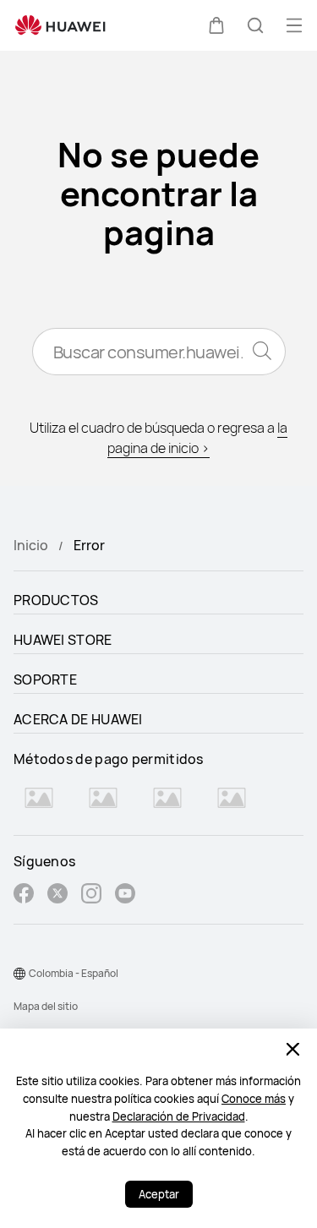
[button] (216, 25)
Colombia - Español (73, 973)
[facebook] (24, 895)
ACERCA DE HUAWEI (78, 719)
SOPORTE (45, 679)
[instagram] (91, 895)
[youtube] (125, 895)
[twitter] (57, 895)
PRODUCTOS (56, 600)
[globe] (19, 974)
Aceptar (159, 1194)
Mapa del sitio (46, 1006)
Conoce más (253, 1098)
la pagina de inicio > (197, 437)
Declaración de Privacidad (178, 1116)
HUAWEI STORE (63, 639)
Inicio (31, 545)
